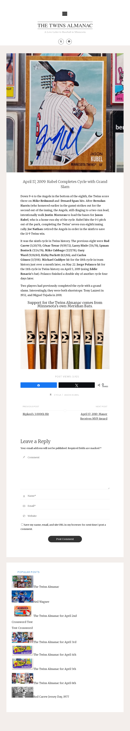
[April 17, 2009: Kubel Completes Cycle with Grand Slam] (65, 114)
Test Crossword (22, 628)
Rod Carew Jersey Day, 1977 (51, 696)
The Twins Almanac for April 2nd (55, 616)
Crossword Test (22, 622)
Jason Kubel (71, 395)
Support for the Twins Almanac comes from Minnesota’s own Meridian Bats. (65, 304)
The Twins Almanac (65, 25)
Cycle (57, 395)
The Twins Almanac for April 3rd (54, 642)
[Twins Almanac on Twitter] (61, 41)
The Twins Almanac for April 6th (54, 683)
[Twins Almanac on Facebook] (69, 41)
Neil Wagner (41, 601)
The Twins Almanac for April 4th (54, 654)
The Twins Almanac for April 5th (54, 669)
